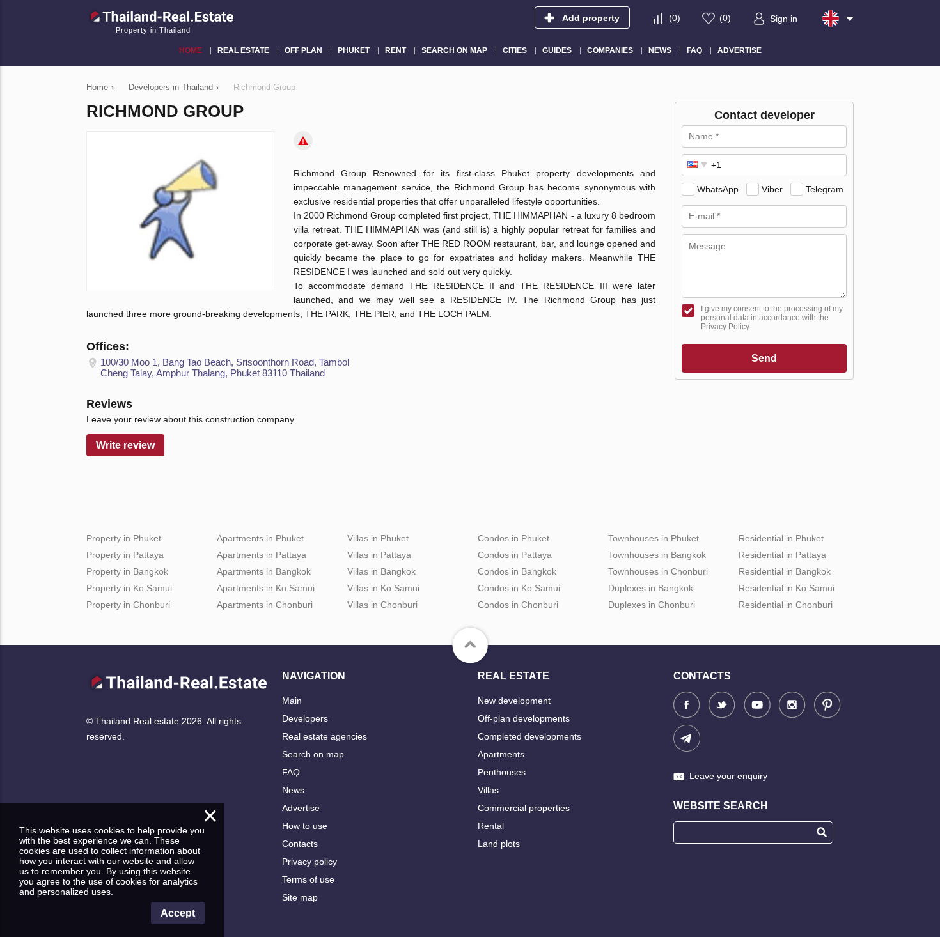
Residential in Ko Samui (786, 588)
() (674, 18)
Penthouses (502, 772)
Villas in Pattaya (379, 555)
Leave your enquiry (728, 776)
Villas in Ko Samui (383, 588)
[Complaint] (303, 140)
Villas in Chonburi (382, 605)
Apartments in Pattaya (261, 555)
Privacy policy (309, 861)
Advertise (301, 808)
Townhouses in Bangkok (657, 555)
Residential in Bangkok (785, 571)
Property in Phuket (123, 538)
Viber (772, 189)
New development (514, 700)
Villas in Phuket (378, 538)
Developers (305, 718)
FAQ (291, 772)
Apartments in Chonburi (265, 605)
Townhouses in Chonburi (658, 571)
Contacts (300, 844)
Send (764, 358)
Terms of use (308, 879)
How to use (304, 826)
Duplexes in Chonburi (651, 605)
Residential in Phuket (781, 538)
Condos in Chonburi (518, 605)
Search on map (313, 754)
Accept (178, 913)
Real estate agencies (324, 736)
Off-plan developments (524, 718)
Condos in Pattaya (515, 555)
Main (292, 700)
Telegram (824, 189)
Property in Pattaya (125, 555)
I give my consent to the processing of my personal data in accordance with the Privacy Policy (772, 317)
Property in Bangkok (127, 571)
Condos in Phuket (513, 538)
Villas (488, 790)
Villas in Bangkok (381, 571)
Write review (125, 445)
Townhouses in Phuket (653, 538)
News (293, 790)
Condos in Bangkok (517, 571)
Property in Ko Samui (129, 588)
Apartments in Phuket (260, 538)
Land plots (499, 844)
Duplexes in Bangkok (650, 588)
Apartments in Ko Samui (266, 588)
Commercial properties (524, 808)
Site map (300, 897)
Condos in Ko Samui (519, 588)
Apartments (501, 754)
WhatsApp (718, 189)
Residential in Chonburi (786, 605)
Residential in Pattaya (782, 555)
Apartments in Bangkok (264, 571)
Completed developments (529, 736)
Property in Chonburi (128, 605)
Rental (491, 826)
